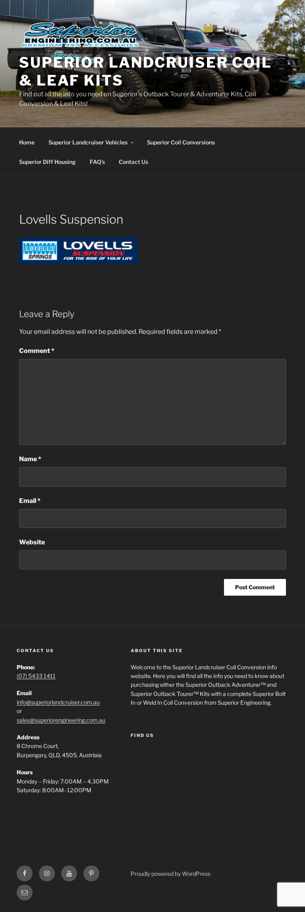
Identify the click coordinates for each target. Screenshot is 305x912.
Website (32, 542)
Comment (36, 351)
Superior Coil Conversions (181, 142)
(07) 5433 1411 (36, 675)
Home (27, 142)
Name (30, 459)
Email (30, 501)
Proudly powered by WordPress (170, 873)
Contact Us (133, 161)
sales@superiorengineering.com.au (61, 720)
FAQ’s (97, 161)
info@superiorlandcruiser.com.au (58, 702)
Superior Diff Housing (47, 161)
